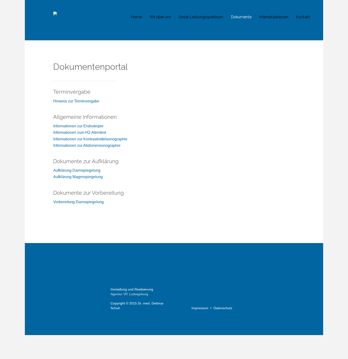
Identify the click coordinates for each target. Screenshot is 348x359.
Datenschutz (223, 308)
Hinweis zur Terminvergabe (76, 101)
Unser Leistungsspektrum (201, 17)
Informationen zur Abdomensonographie (86, 145)
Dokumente (241, 17)
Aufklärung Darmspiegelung (76, 170)
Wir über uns (160, 17)
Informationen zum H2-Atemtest (79, 132)
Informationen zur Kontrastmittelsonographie (90, 139)
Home (136, 17)
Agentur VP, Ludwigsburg (129, 294)
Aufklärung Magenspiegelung (78, 177)
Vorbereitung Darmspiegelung (78, 202)
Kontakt (303, 17)
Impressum (200, 308)
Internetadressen (273, 17)
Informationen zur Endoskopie (78, 126)
